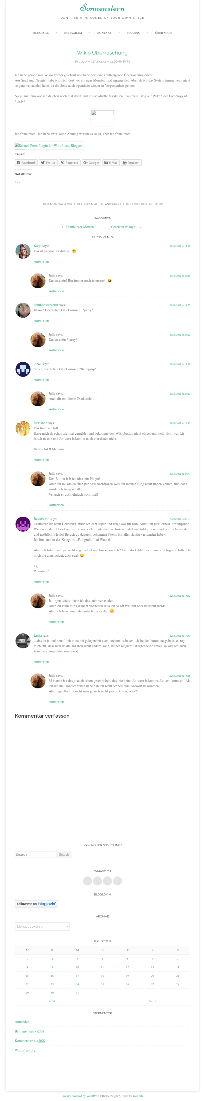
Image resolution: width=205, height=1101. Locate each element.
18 (102, 975)
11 (102, 967)
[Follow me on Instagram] (117, 880)
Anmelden (22, 1021)
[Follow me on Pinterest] (107, 880)
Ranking (147, 204)
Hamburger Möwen (78, 226)
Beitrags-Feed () (29, 1031)
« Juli (52, 1001)
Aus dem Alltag (92, 204)
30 (52, 992)
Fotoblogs (131, 204)
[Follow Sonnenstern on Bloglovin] (36, 906)
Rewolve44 (42, 518)
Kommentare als (30, 1040)
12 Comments (120, 61)
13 (152, 967)
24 (77, 984)
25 (102, 984)
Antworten (41, 261)
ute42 (38, 363)
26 (127, 984)
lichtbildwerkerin (46, 304)
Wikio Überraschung (102, 53)
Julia (83, 61)
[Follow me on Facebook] (87, 880)
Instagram (73, 33)
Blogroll (41, 33)
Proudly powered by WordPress (81, 1096)
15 (27, 975)
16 (52, 975)
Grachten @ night (126, 226)
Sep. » (152, 1001)
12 (127, 967)
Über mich (163, 33)
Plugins (133, 33)
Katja (37, 245)
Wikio (159, 204)
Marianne (40, 422)
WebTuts (138, 1096)
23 (52, 984)
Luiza (38, 635)
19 (127, 975)
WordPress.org (25, 1050)
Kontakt (104, 33)
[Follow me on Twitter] (97, 880)
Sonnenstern (102, 8)
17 (77, 975)
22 (27, 984)
